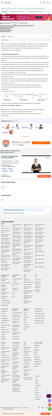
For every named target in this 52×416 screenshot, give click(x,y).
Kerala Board (4, 323)
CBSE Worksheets (28, 284)
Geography (26, 326)
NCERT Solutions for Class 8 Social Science (39, 241)
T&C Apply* (21, 145)
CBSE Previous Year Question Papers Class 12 (28, 292)
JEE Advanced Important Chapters (15, 354)
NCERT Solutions (5, 228)
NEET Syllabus (27, 363)
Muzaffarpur (37, 345)
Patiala (36, 352)
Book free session (41, 142)
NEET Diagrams (27, 357)
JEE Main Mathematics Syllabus (4, 371)
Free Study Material (17, 312)
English (25, 322)
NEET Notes (26, 355)
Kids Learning (15, 336)
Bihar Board (3, 316)
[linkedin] (42, 408)
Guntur (36, 383)
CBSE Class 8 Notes (39, 323)
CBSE (25, 277)
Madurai (36, 366)
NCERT (2, 226)
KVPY (13, 294)
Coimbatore (38, 376)
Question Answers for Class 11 (36, 11)
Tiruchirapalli (37, 364)
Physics (25, 312)
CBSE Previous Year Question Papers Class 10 (28, 297)
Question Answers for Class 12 (17, 11)
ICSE (36, 277)
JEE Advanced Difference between (15, 367)
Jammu (37, 394)
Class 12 (14, 8)
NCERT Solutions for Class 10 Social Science (28, 241)
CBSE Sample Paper (28, 282)
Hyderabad (37, 357)
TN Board (3, 334)
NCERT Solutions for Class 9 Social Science (28, 266)
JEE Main (14, 281)
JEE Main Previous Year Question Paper (5, 380)
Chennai (36, 347)
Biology (25, 315)
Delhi (35, 354)
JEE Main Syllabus (5, 363)
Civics (25, 329)
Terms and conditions (8, 409)
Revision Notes (38, 311)
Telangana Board (5, 332)
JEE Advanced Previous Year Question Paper (16, 389)
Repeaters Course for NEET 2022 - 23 (13, 210)
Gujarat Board (4, 318)
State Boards (4, 311)
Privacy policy (25, 407)
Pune (36, 378)
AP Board (3, 313)
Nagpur (37, 380)
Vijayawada (37, 359)
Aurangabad (38, 385)
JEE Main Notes (4, 355)
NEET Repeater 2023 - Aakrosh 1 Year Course (13, 213)
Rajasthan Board (5, 330)
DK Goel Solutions (5, 300)
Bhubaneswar (38, 397)
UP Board (3, 337)
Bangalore (36, 350)
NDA (13, 292)
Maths (25, 319)
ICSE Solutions (38, 279)
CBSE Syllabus (27, 279)
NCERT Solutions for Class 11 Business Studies (17, 245)
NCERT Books (38, 249)
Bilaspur (37, 390)
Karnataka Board (5, 320)
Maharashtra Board (5, 325)
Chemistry (21, 8)
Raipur (36, 387)
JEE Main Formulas (5, 357)
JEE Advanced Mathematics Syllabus (15, 380)
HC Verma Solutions (6, 282)
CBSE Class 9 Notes (39, 320)
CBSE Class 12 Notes (39, 313)
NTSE (13, 296)
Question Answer (6, 8)
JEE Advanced (15, 283)
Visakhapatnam (38, 361)
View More (25, 136)
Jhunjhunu (37, 399)
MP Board (3, 327)
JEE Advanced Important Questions (15, 349)
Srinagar (37, 392)
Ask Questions (15, 339)
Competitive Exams (17, 279)
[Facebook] (39, 408)
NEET (13, 286)
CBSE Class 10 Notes (40, 318)
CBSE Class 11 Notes (39, 316)
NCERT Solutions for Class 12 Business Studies (5, 251)
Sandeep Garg (4, 305)
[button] (5, 127)
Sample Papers (16, 319)
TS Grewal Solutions (6, 302)
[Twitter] (46, 408)
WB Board (3, 339)
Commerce (26, 324)
